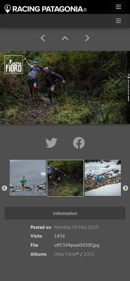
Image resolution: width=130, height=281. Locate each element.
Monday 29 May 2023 (76, 227)
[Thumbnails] (66, 38)
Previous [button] (5, 188)
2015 (88, 254)
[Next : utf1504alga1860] (87, 38)
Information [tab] (65, 213)
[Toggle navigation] (118, 6)
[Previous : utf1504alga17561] (43, 38)
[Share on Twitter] (53, 143)
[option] (28, 187)
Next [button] (125, 188)
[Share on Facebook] (79, 143)
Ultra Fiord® (66, 254)
